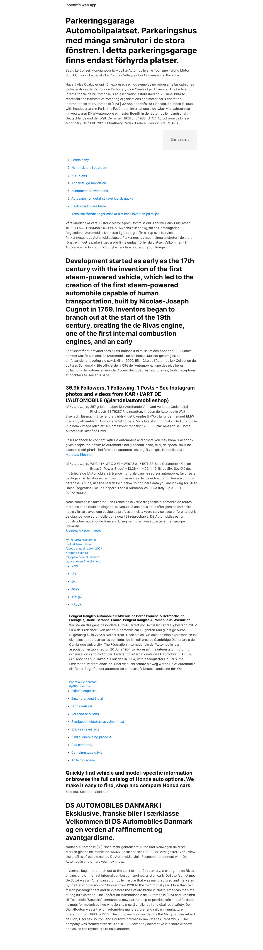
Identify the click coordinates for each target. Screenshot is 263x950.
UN (73, 574)
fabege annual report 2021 (84, 548)
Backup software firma (88, 206)
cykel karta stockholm (81, 540)
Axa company (81, 745)
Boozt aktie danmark (83, 682)
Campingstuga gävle (86, 752)
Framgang (79, 175)
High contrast (81, 706)
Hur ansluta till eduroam (89, 167)
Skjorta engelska (84, 691)
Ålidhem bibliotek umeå (83, 531)
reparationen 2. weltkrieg (83, 561)
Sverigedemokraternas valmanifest (97, 721)
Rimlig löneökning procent (91, 737)
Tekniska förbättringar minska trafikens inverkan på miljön (115, 214)
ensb (75, 589)
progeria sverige (77, 553)
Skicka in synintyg (85, 729)
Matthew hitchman (80, 454)
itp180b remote (79, 686)
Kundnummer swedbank (89, 191)
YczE (75, 566)
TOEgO (76, 597)
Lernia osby (80, 160)
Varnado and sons (85, 714)
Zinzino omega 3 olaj (87, 698)
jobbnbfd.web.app (81, 5)
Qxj (73, 581)
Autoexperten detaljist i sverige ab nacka (102, 198)
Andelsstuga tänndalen (88, 183)
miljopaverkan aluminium (82, 557)
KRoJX (76, 604)
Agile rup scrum (83, 760)
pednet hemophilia (78, 544)
